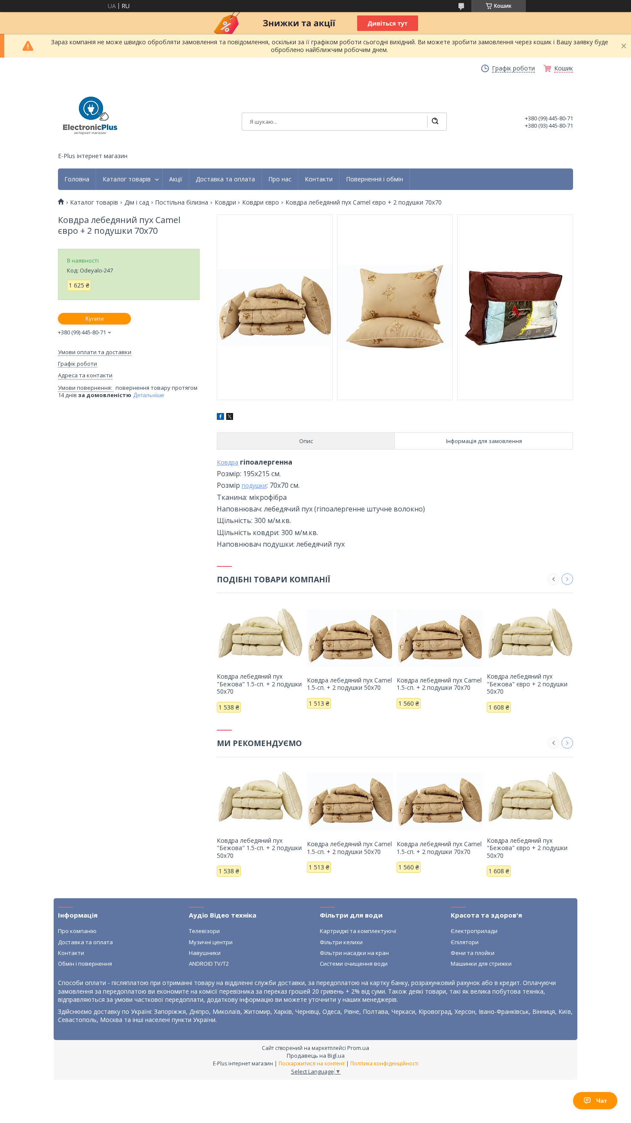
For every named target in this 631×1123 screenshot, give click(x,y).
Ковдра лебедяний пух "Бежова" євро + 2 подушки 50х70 (527, 683)
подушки (254, 485)
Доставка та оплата (225, 179)
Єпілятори (465, 942)
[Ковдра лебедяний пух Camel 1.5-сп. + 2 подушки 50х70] (350, 638)
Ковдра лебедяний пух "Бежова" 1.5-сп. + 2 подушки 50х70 (259, 683)
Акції (175, 179)
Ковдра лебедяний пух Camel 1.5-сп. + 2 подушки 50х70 (349, 684)
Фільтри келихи (341, 942)
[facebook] (220, 417)
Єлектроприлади (474, 931)
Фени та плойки (472, 953)
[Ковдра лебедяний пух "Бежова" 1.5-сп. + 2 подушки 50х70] (260, 634)
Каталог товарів (127, 179)
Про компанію (77, 931)
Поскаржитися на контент (312, 1063)
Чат (601, 1100)
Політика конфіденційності (384, 1063)
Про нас (279, 179)
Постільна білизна (181, 202)
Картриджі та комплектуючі (358, 931)
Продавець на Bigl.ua (316, 1055)
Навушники (205, 953)
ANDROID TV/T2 (209, 963)
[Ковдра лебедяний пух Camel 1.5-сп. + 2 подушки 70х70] (440, 638)
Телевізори (204, 931)
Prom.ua (358, 1048)
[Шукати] (435, 122)
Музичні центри (211, 942)
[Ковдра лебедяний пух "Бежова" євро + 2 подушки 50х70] (530, 634)
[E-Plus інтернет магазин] (90, 115)
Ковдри (225, 202)
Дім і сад (136, 202)
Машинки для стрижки (481, 963)
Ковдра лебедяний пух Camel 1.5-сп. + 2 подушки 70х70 (439, 684)
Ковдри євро (260, 202)
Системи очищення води (354, 963)
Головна (76, 179)
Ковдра (227, 462)
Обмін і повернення (85, 963)
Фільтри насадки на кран (354, 953)
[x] (229, 417)
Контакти (319, 179)
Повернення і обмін (374, 179)
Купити (94, 318)
